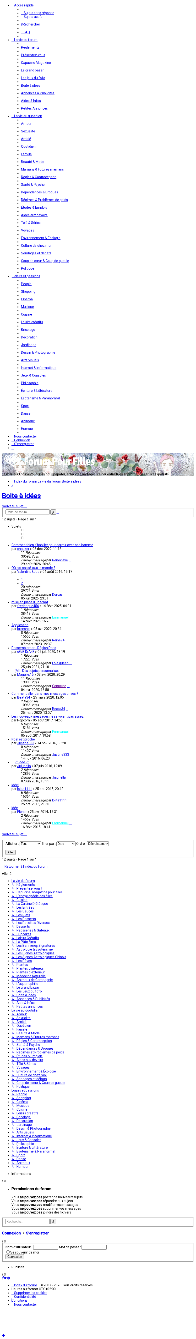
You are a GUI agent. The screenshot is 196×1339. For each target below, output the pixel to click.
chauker (23, 549)
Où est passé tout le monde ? (33, 568)
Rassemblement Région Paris (33, 648)
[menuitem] (37, 13)
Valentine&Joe (28, 572)
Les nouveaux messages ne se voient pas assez (47, 716)
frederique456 (28, 606)
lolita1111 (24, 789)
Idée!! (15, 785)
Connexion (11, 1233)
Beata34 (23, 697)
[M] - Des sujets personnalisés (37, 671)
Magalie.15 (25, 674)
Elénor (22, 812)
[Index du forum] (50, 467)
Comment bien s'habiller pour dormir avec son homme (52, 545)
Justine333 (25, 743)
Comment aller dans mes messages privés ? (44, 693)
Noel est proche (23, 739)
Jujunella (24, 766)
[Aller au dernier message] (70, 560)
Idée (14, 808)
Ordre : (81, 844)
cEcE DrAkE (25, 652)
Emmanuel (60, 617)
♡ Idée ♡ (22, 762)
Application (19, 625)
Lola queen (60, 663)
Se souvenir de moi (24, 1252)
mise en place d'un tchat (29, 602)
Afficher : (12, 844)
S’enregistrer (37, 1233)
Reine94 (58, 640)
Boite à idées (21, 496)
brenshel (23, 629)
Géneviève (60, 560)
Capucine (59, 686)
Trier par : (49, 844)
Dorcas (57, 594)
